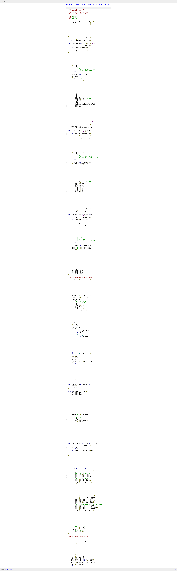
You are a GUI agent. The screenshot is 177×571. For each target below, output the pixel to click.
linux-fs (82, 4)
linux (67, 4)
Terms (11, 569)
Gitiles (5, 569)
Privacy (8, 569)
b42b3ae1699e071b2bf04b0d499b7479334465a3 (93, 4)
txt (173, 569)
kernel (72, 4)
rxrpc (108, 4)
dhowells (78, 4)
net (105, 4)
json (175, 569)
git (75, 4)
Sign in (175, 1)
